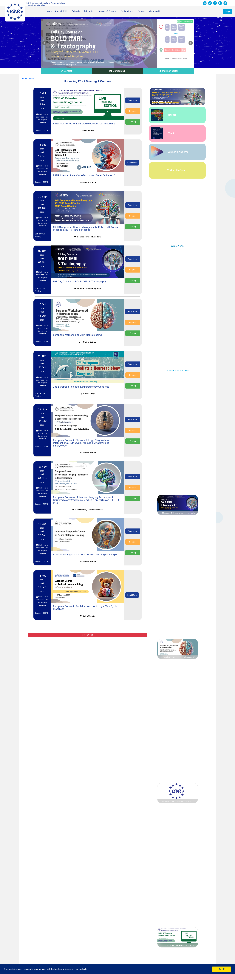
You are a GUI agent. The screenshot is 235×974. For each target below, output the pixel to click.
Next (190, 43)
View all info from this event (176, 59)
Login (228, 11)
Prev (44, 43)
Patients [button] (141, 11)
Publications (126, 11)
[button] (88, 969)
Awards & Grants (107, 11)
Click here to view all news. (177, 370)
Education (89, 11)
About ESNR (61, 11)
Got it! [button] (222, 969)
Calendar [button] (76, 11)
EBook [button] (171, 133)
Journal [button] (172, 114)
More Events (87, 635)
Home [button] (49, 11)
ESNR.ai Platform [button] (176, 170)
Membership (155, 11)
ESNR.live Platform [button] (178, 151)
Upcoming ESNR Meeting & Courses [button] (87, 81)
